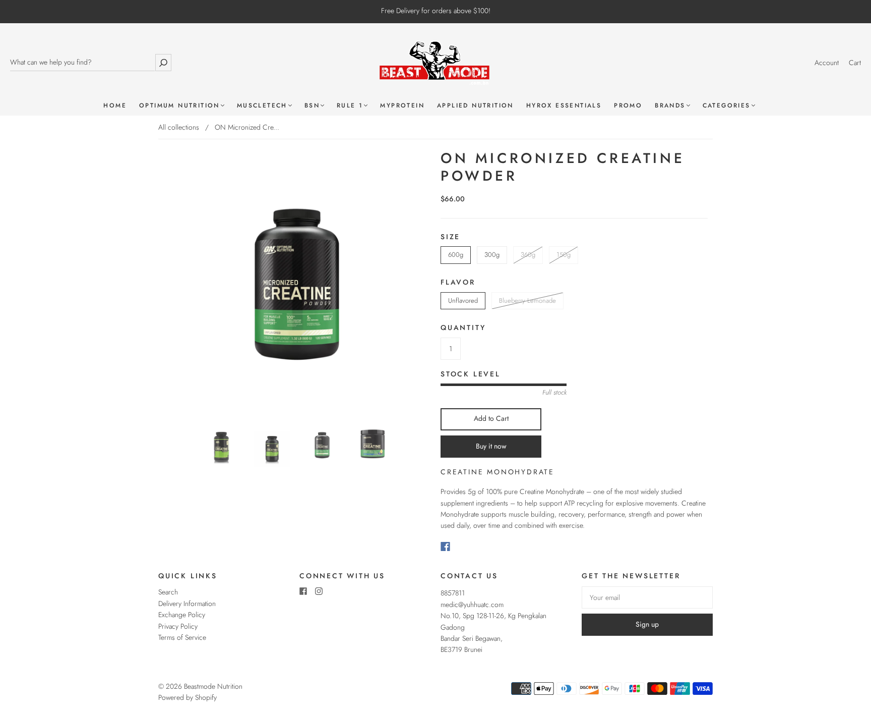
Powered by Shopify (187, 697)
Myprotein (402, 105)
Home (115, 105)
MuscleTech (262, 105)
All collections (178, 127)
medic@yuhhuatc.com (472, 604)
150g (563, 254)
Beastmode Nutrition (213, 686)
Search (168, 592)
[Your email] (647, 597)
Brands (670, 105)
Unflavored (463, 300)
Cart (855, 63)
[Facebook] (445, 546)
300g (492, 254)
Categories (727, 105)
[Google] (465, 546)
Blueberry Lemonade (527, 300)
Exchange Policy (181, 615)
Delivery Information (187, 603)
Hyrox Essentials (563, 105)
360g (528, 254)
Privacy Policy (178, 626)
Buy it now (491, 446)
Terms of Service (182, 637)
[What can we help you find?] (82, 62)
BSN (312, 105)
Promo (628, 105)
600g (455, 254)
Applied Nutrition (475, 105)
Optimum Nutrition (179, 105)
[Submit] (163, 62)
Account (827, 63)
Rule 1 (350, 105)
